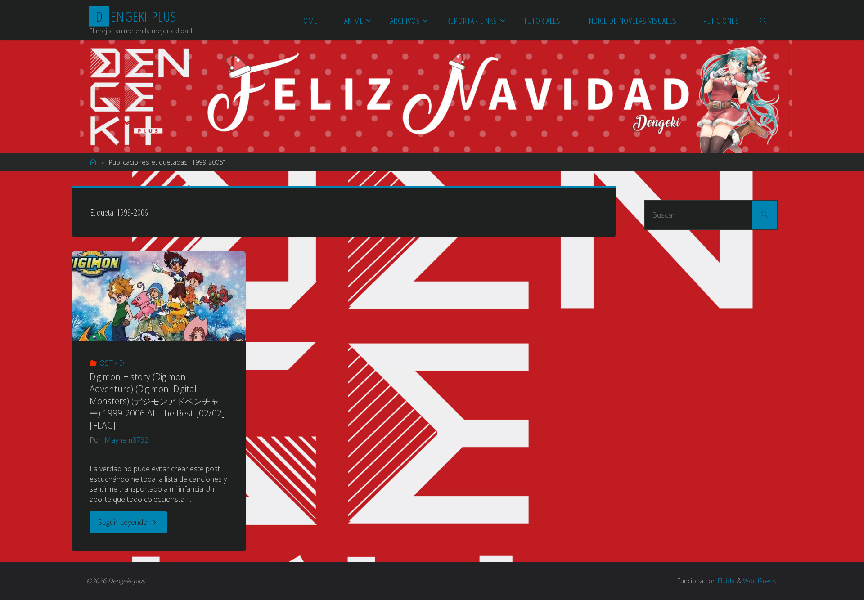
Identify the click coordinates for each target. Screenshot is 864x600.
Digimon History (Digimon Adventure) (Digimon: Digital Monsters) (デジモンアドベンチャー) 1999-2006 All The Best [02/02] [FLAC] (157, 401)
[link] (764, 20)
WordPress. (760, 581)
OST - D (111, 363)
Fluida (725, 581)
